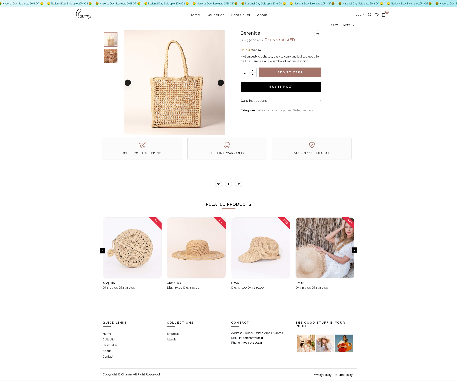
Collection (216, 15)
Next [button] (221, 82)
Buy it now (280, 86)
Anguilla (109, 283)
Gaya (235, 283)
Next (347, 25)
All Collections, (268, 110)
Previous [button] (128, 82)
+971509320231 (252, 343)
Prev (334, 25)
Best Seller (241, 15)
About (262, 15)
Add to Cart (290, 72)
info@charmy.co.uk (251, 338)
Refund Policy (343, 375)
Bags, (282, 110)
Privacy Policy (322, 375)
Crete (299, 283)
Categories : (249, 110)
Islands (171, 339)
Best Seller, (293, 110)
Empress (307, 110)
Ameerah (174, 283)
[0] (384, 14)
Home (194, 15)
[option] (111, 38)
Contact (108, 356)
